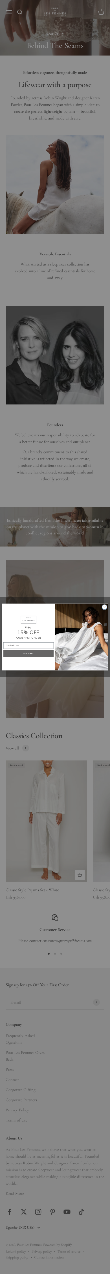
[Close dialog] (104, 607)
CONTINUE (28, 653)
